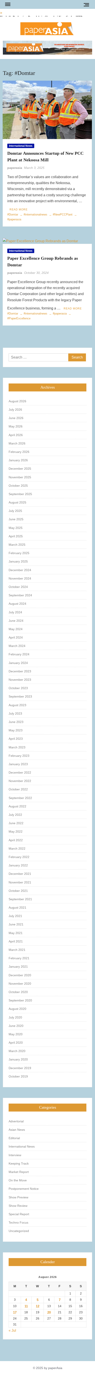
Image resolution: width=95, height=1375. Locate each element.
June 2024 (16, 620)
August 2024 (17, 603)
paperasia (14, 168)
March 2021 (17, 950)
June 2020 (16, 1026)
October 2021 (18, 891)
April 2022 (16, 840)
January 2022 (18, 865)
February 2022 (19, 857)
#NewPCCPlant (62, 214)
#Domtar (12, 214)
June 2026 (16, 418)
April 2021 (16, 941)
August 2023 (17, 705)
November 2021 (20, 882)
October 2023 (18, 688)
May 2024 (16, 629)
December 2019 (20, 1068)
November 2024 (20, 578)
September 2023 (20, 696)
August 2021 (17, 907)
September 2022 (20, 798)
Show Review (18, 1205)
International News (20, 145)
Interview (15, 1155)
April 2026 (16, 435)
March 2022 (17, 848)
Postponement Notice (24, 1188)
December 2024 (20, 570)
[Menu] (7, 4)
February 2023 (19, 755)
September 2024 (20, 595)
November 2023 (20, 679)
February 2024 (19, 654)
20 (49, 1312)
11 (26, 1306)
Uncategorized (19, 1231)
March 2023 (17, 747)
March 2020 (17, 1051)
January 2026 (18, 460)
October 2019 (18, 1076)
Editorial (14, 1138)
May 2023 (16, 730)
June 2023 (16, 722)
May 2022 (16, 831)
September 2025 (20, 494)
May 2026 (16, 426)
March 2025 (17, 544)
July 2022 (15, 814)
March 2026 (17, 443)
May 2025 (16, 528)
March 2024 (17, 646)
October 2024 (18, 587)
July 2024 (15, 612)
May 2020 (16, 1034)
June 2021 (16, 924)
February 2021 (19, 958)
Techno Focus (18, 1222)
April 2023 (16, 738)
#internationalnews (35, 214)
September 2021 (20, 899)
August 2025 (17, 502)
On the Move (18, 1180)
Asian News (17, 1129)
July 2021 (15, 916)
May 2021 (16, 933)
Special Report (19, 1214)
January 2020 (18, 1059)
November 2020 (20, 983)
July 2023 (15, 713)
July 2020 (15, 1017)
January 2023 (18, 764)
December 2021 (20, 873)
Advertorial (16, 1121)
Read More (19, 209)
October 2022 (18, 789)
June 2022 (16, 823)
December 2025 (20, 468)
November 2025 (20, 477)
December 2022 (20, 772)
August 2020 (17, 1009)
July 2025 (15, 511)
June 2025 (16, 519)
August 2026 (17, 401)
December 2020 (20, 975)
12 (37, 1306)
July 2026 (15, 409)
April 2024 (16, 637)
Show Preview (18, 1197)
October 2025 (18, 485)
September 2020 (20, 1000)
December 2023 (20, 671)
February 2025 (19, 553)
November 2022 (20, 781)
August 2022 (17, 806)
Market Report (19, 1172)
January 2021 (18, 966)
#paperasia (60, 313)
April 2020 (16, 1042)
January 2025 (18, 561)
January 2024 (18, 663)
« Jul (12, 1330)
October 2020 (18, 992)
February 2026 (19, 452)
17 (15, 1312)
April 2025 (16, 536)
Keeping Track (19, 1163)
